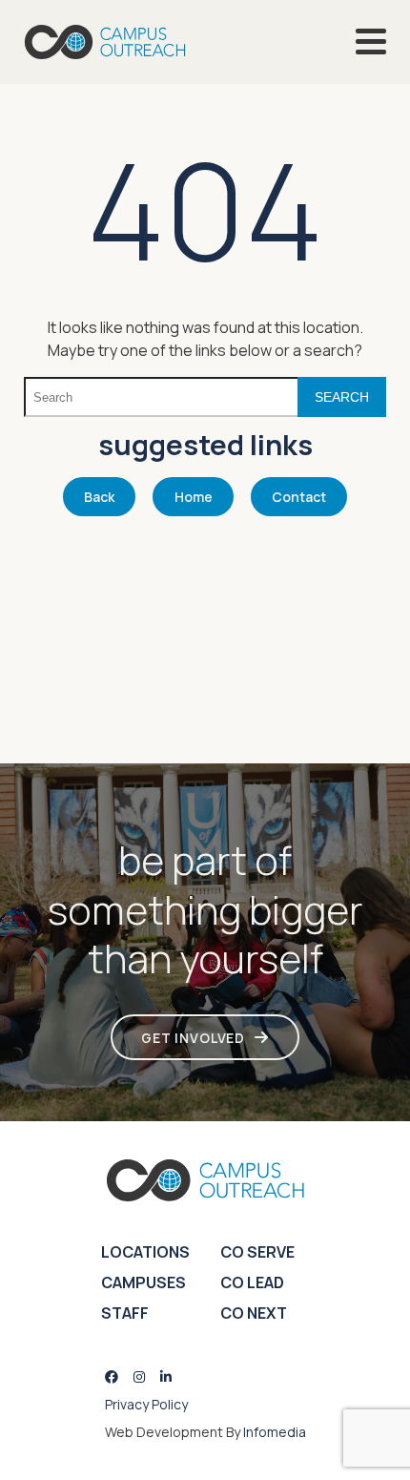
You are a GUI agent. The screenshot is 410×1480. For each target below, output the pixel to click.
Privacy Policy (146, 1404)
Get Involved (193, 1038)
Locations (145, 1251)
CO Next (253, 1313)
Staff (125, 1313)
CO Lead (252, 1282)
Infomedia (274, 1432)
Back (99, 497)
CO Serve (257, 1251)
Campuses (143, 1282)
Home (193, 497)
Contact (299, 497)
